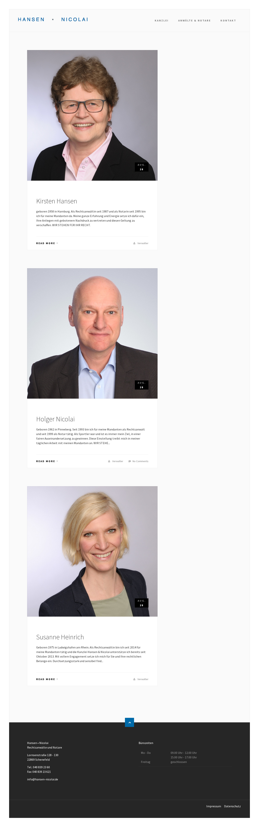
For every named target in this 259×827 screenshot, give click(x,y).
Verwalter (142, 243)
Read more (45, 243)
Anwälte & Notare (194, 20)
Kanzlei (162, 20)
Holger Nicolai (55, 419)
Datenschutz (232, 806)
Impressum (213, 806)
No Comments (140, 461)
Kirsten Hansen (56, 201)
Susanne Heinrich (60, 637)
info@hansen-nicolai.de (42, 779)
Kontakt (228, 20)
